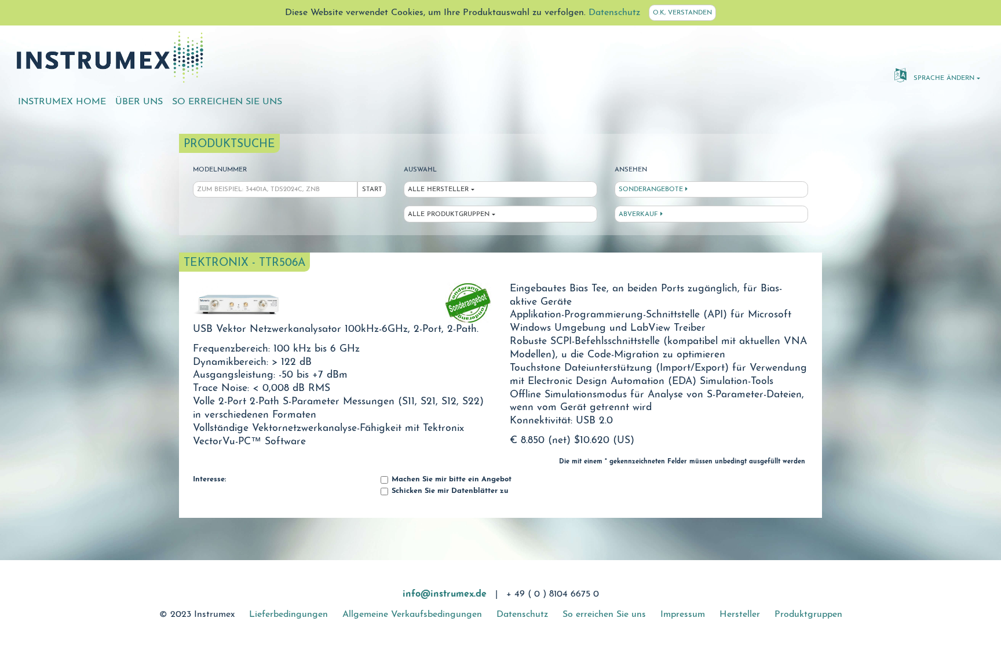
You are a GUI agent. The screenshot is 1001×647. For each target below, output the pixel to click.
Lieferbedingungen (288, 614)
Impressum (682, 614)
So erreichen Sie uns (227, 102)
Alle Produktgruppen (448, 214)
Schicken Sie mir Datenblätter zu (448, 491)
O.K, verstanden (682, 13)
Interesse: (209, 479)
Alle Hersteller (438, 190)
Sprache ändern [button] (942, 78)
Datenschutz (614, 12)
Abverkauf (639, 214)
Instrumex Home (62, 102)
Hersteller (739, 614)
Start (372, 190)
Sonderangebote (652, 190)
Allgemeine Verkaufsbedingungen (412, 614)
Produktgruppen (808, 614)
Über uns (139, 102)
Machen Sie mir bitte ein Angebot (450, 479)
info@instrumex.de (445, 594)
